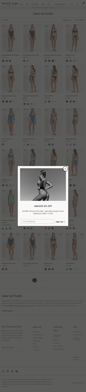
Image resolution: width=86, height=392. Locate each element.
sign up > (60, 222)
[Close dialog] (65, 169)
